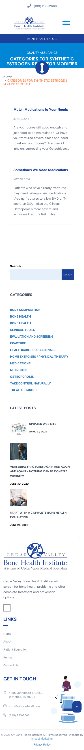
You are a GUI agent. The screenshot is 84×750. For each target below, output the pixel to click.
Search (15, 266)
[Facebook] (7, 608)
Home (7, 77)
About (7, 641)
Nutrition (18, 370)
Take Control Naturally (30, 383)
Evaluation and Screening (32, 336)
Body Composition (25, 310)
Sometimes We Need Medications (40, 170)
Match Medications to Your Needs (40, 110)
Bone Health (20, 316)
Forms (7, 657)
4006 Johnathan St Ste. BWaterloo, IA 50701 (26, 695)
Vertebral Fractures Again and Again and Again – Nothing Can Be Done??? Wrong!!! (40, 471)
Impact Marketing (42, 738)
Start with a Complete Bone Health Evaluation (38, 515)
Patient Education (15, 649)
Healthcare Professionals (33, 350)
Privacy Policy (42, 744)
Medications (20, 363)
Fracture (18, 343)
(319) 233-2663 (19, 715)
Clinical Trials (22, 330)
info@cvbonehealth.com (25, 706)
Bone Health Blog (42, 39)
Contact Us (10, 665)
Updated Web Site (42, 424)
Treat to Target (23, 390)
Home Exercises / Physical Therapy (39, 356)
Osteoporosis (22, 376)
